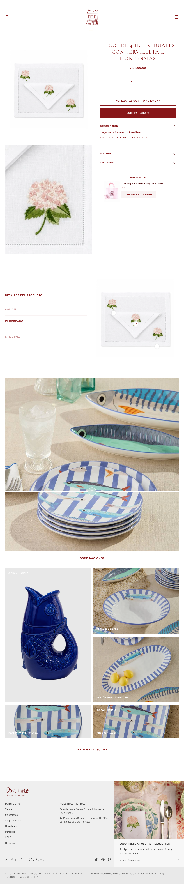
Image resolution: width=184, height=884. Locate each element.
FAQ (161, 874)
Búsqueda (36, 874)
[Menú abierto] (10, 17)
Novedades (11, 826)
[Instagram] (109, 859)
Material (106, 153)
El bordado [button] (14, 321)
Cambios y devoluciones (139, 874)
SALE (8, 837)
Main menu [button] (12, 804)
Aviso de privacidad (70, 874)
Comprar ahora (138, 113)
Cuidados (107, 162)
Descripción (109, 126)
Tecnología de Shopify (21, 877)
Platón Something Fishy (112, 697)
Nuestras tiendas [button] (73, 804)
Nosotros (10, 842)
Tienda (8, 809)
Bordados (10, 831)
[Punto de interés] (114, 313)
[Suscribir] (176, 860)
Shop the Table (13, 820)
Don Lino (14, 874)
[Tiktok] (96, 859)
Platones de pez (107, 629)
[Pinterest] (103, 859)
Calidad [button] (11, 309)
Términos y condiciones (103, 874)
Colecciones (11, 814)
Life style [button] (12, 333)
